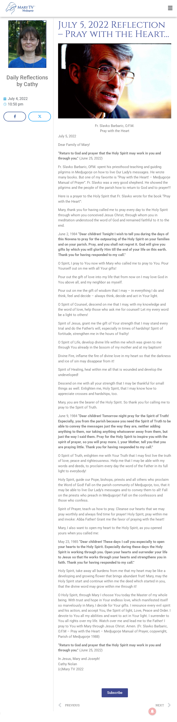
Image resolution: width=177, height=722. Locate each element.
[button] (107, 8)
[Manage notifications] (152, 711)
